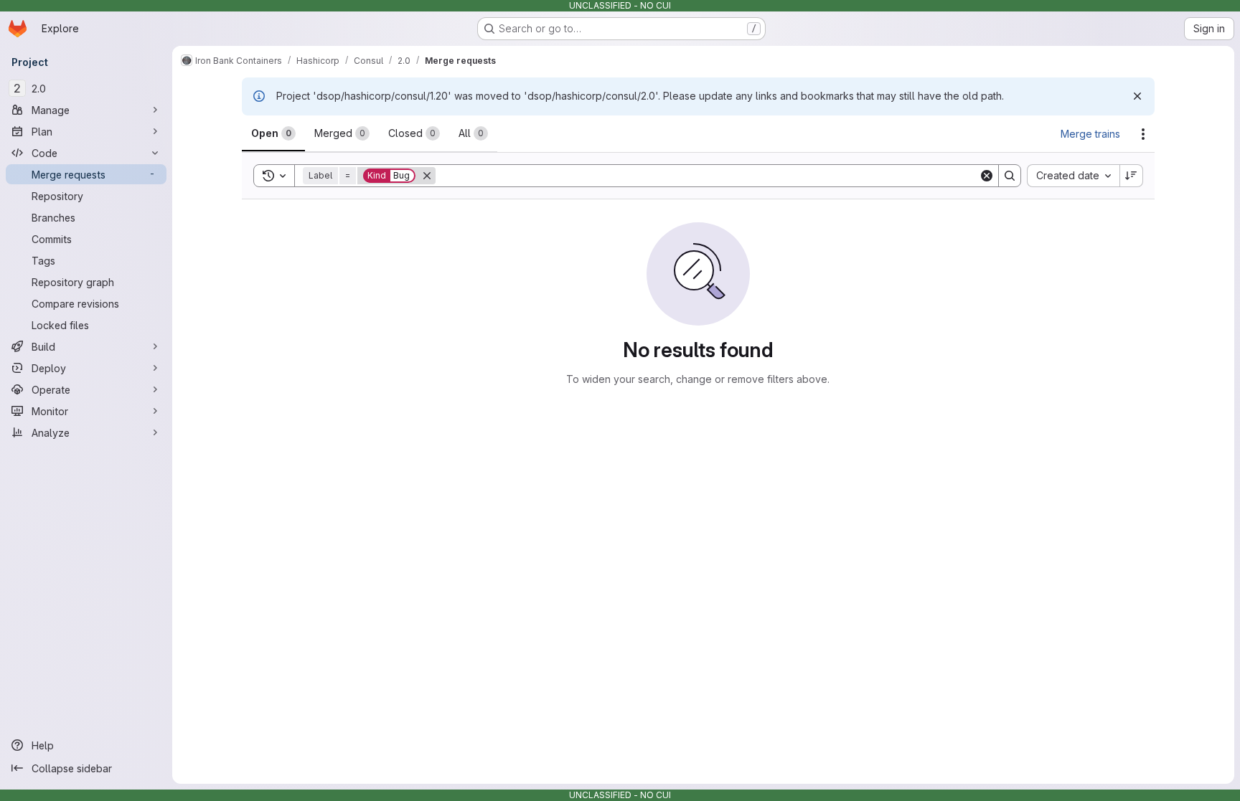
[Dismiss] (1137, 96)
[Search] (1009, 175)
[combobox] (1073, 175)
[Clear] (986, 175)
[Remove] (427, 175)
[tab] (273, 133)
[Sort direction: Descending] (1131, 175)
